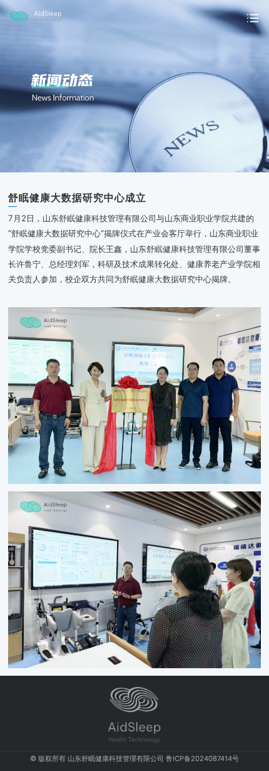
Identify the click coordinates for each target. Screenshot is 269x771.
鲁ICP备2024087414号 (202, 758)
